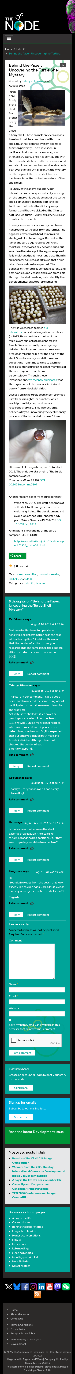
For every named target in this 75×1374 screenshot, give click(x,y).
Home (9, 49)
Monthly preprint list (25, 1257)
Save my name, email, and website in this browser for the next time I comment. (34, 1027)
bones (20, 574)
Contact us (16, 1318)
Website (14, 1008)
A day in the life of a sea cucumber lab (36, 1180)
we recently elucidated (42, 380)
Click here (21, 1087)
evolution (31, 574)
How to (16, 1239)
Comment (16, 940)
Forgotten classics (24, 1231)
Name (13, 984)
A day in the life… (23, 1218)
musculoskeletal (49, 574)
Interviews (19, 1244)
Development (18, 1343)
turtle (28, 578)
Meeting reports (22, 1253)
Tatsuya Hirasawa (33, 81)
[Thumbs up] (10, 565)
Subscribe (21, 1117)
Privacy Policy (17, 1329)
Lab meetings (20, 1248)
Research (41, 583)
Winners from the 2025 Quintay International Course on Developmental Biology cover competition (38, 1171)
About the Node (19, 1314)
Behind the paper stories (27, 1226)
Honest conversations (26, 1235)
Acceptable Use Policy (22, 1333)
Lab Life (21, 49)
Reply (16, 674)
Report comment (38, 674)
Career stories (21, 1222)
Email (13, 996)
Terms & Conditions (21, 1324)
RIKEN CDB (16, 578)
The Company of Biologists (25, 1339)
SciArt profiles (21, 1265)
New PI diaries (21, 1261)
